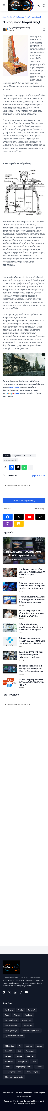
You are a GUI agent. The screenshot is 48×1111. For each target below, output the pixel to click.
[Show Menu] (4, 5)
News (16, 393)
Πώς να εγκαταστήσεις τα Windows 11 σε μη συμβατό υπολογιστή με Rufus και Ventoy (32, 586)
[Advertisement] (24, 425)
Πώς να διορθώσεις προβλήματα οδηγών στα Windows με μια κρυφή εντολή (31, 627)
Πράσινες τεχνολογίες (31, 1030)
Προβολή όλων (37, 475)
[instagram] (8, 524)
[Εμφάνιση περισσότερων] (30, 467)
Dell (19, 1051)
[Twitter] (17, 467)
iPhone (7, 1066)
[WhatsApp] (24, 467)
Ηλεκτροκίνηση (11, 1020)
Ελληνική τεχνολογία (13, 1072)
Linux (34, 1061)
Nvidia (20, 1010)
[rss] (19, 524)
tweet (17, 387)
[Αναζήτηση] (44, 5)
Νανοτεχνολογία (11, 1030)
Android (29, 1046)
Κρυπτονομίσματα (12, 1025)
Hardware (9, 1010)
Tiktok (17, 1015)
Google (19, 1056)
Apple (39, 1046)
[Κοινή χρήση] (42, 29)
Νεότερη (7, 508)
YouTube (28, 1015)
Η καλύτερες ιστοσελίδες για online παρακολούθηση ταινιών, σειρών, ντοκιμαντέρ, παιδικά (32, 572)
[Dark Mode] (39, 5)
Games (8, 1056)
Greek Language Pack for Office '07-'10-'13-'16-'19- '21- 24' (31, 682)
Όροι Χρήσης (39, 1093)
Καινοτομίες (26, 1020)
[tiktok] (40, 517)
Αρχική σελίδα (8, 17)
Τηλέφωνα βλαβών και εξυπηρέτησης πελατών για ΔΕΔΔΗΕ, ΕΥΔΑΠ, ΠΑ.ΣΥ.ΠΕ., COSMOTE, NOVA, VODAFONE (32, 613)
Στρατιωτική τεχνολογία (14, 1036)
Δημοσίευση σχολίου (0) (24, 500)
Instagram (22, 1061)
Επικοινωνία (8, 1093)
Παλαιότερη (39, 508)
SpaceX (31, 1010)
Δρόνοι (39, 1066)
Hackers (30, 1056)
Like (11, 387)
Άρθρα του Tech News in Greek (28, 17)
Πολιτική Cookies (24, 1096)
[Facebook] (11, 467)
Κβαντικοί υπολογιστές (14, 1077)
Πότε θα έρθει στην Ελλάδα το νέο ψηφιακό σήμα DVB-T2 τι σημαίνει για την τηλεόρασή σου (32, 599)
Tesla (7, 1015)
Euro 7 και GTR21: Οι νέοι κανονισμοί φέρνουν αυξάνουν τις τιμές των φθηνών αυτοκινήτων (30, 654)
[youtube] (30, 517)
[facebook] (8, 517)
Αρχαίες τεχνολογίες (10, 460)
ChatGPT (9, 1051)
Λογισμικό (28, 1025)
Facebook (30, 1051)
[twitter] (19, 517)
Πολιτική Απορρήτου (23, 1093)
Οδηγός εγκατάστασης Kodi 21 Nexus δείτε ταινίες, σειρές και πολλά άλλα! (32, 641)
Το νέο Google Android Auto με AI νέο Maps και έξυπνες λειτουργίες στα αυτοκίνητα (30, 668)
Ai (19, 1046)
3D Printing (9, 1046)
